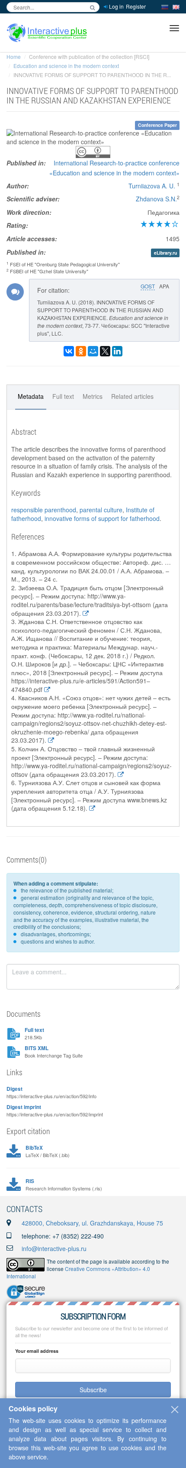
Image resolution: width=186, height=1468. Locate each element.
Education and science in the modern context (66, 65)
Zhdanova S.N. (156, 198)
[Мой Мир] (93, 351)
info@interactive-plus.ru (54, 1248)
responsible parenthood (43, 509)
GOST (148, 286)
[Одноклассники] (81, 351)
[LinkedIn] (117, 351)
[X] (105, 351)
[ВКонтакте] (69, 351)
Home (13, 56)
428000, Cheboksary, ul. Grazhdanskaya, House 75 (92, 1223)
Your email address (36, 1351)
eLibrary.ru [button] (165, 252)
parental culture (101, 509)
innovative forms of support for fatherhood (102, 518)
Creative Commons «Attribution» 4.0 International (78, 1272)
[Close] (175, 1409)
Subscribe (93, 1389)
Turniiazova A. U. (151, 185)
